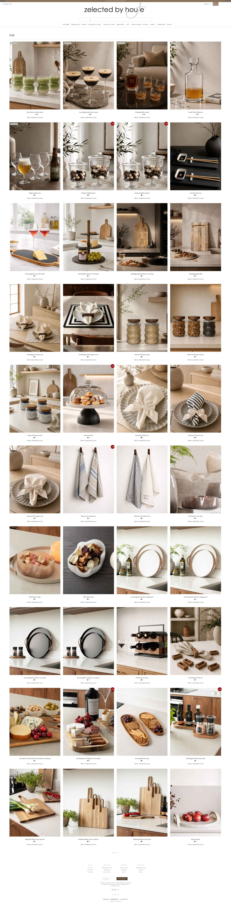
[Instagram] (115, 895)
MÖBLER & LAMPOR (109, 24)
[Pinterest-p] (118, 895)
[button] (90, 867)
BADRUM (152, 24)
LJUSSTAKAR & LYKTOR (94, 24)
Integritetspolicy (114, 899)
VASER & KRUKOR (136, 24)
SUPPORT (124, 865)
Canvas (169, 24)
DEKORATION (120, 24)
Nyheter (83, 24)
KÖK (128, 24)
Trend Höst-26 (75, 24)
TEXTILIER (145, 24)
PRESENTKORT (161, 24)
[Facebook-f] (113, 895)
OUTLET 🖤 (66, 24)
